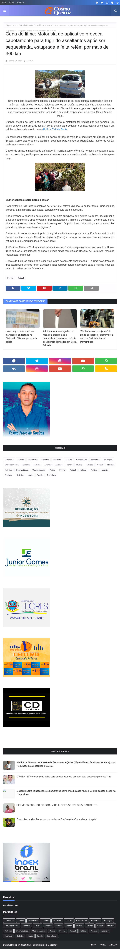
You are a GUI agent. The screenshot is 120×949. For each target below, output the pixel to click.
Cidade (21, 459)
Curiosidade (81, 459)
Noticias (110, 464)
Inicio (4, 2)
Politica (83, 470)
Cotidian (45, 459)
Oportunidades (38, 470)
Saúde (40, 475)
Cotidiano (57, 459)
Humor (69, 464)
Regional (8, 475)
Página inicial (11, 25)
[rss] (106, 368)
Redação (104, 470)
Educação (108, 459)
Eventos (48, 464)
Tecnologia (51, 475)
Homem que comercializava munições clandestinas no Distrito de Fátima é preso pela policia (21, 336)
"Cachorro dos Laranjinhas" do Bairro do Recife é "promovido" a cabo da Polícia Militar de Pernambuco (96, 336)
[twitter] (102, 2)
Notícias (8, 470)
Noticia (100, 464)
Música (90, 464)
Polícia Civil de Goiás (55, 129)
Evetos (59, 464)
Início (93, 945)
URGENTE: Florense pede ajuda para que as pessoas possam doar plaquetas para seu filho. (64, 776)
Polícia (52, 470)
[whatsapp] (107, 2)
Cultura (69, 459)
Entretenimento (11, 464)
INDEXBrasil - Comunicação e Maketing (38, 944)
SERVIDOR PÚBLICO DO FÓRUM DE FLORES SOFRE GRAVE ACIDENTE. (57, 805)
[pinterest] (112, 2)
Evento (37, 464)
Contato (20, 2)
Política (93, 470)
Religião (20, 475)
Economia (95, 459)
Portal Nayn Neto (11, 905)
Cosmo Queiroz (15, 60)
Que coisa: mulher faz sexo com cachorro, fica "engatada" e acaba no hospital (56, 819)
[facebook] (97, 2)
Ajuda (11, 2)
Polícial (21, 278)
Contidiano (33, 459)
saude (30, 475)
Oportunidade (22, 470)
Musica (79, 464)
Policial (22, 25)
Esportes (26, 464)
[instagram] (117, 2)
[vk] (14, 368)
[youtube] (83, 361)
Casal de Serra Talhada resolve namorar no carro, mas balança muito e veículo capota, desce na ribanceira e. (66, 792)
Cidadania (9, 459)
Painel (103, 945)
